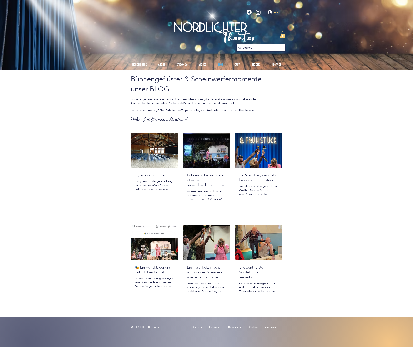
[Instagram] (258, 12)
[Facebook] (249, 12)
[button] (283, 34)
